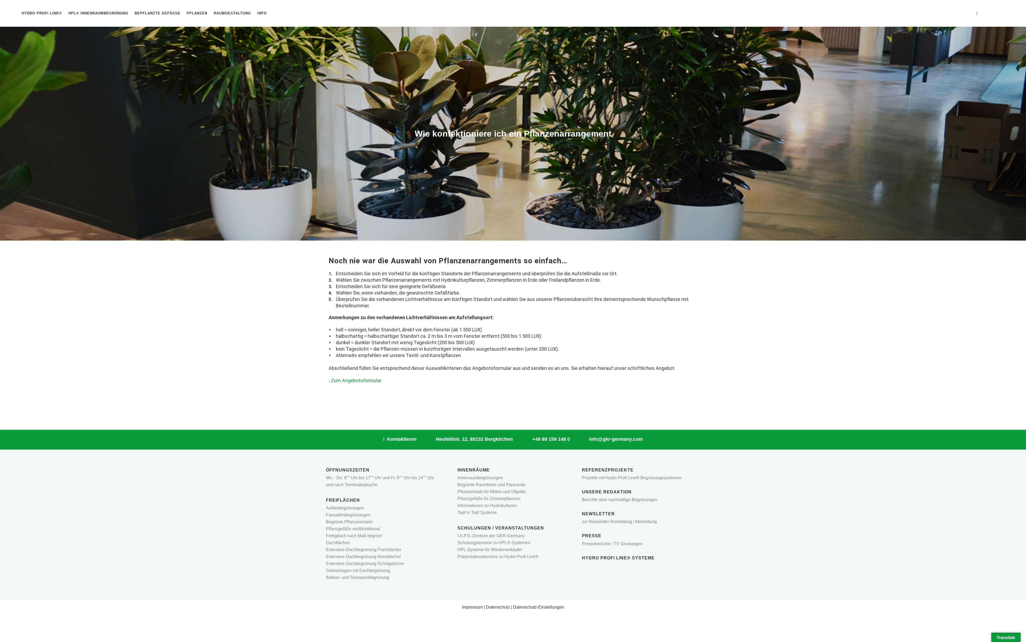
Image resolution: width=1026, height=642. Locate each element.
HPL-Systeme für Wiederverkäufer (489, 549)
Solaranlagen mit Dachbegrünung (358, 570)
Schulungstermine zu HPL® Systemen (493, 542)
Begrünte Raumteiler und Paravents (491, 484)
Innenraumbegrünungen (480, 477)
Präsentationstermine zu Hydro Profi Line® (497, 556)
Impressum (472, 607)
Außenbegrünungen (345, 508)
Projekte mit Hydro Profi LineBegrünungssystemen (632, 477)
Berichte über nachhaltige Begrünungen (620, 499)
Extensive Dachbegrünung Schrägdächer (365, 563)
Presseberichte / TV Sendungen (612, 544)
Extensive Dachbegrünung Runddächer (363, 556)
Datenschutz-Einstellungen (538, 607)
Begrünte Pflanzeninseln (349, 522)
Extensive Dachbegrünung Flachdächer (363, 549)
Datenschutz (498, 607)
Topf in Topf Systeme (477, 512)
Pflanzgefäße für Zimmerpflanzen (488, 498)
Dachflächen (338, 542)
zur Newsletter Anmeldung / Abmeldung (619, 521)
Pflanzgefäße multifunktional (353, 529)
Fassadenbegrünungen (348, 515)
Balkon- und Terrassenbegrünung (357, 577)
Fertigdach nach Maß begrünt (354, 535)
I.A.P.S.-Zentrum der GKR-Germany (490, 535)
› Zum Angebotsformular (355, 380)
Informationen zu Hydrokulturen (487, 505)
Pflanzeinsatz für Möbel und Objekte (491, 491)
